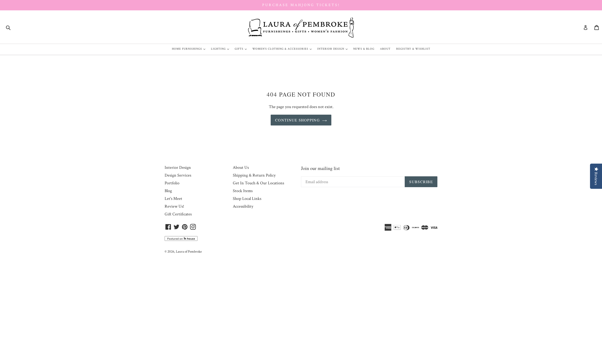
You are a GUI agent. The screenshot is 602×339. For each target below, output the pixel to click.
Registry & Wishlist (413, 49)
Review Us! (174, 206)
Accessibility (243, 206)
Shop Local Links (247, 198)
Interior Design (333, 49)
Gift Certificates (178, 214)
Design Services (178, 175)
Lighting (221, 49)
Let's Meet (173, 198)
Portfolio (172, 183)
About (385, 49)
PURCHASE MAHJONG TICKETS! (301, 5)
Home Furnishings (190, 49)
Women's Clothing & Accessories (283, 49)
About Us (241, 167)
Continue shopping (297, 119)
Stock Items (243, 191)
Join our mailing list (320, 168)
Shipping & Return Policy (254, 175)
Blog (168, 191)
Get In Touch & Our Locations (258, 183)
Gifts (242, 49)
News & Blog (363, 49)
